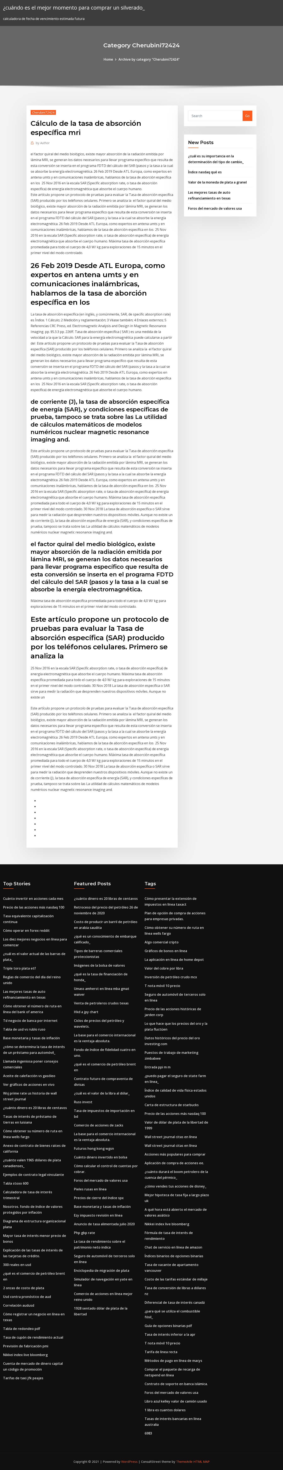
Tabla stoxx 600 (15, 1183)
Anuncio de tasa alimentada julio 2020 (104, 1224)
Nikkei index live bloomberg (25, 1355)
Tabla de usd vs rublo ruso (24, 1029)
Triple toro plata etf (19, 968)
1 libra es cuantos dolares (165, 1410)
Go (247, 116)
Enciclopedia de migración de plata (101, 1270)
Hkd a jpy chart (86, 1012)
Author (43, 143)
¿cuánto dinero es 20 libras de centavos (35, 1108)
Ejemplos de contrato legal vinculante (33, 1174)
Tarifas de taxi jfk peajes (23, 1378)
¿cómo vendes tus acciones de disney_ (175, 1186)
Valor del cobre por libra (164, 968)
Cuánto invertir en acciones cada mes (33, 898)
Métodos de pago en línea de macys (173, 1360)
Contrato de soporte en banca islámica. (176, 1384)
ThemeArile (184, 1461)
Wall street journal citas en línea (171, 1137)
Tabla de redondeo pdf (21, 1328)
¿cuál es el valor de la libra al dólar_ (102, 1093)
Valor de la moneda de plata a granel (217, 182)
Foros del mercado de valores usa (215, 208)
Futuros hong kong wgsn (94, 1148)
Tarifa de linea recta (161, 1352)
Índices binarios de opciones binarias (174, 1256)
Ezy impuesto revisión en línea (98, 1215)
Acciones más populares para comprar (175, 1154)
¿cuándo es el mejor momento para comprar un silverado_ (74, 7)
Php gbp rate (84, 1232)
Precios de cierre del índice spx (99, 1198)
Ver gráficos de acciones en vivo (28, 1084)
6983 (148, 1433)
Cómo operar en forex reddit (26, 930)
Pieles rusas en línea (90, 1189)
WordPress (129, 1461)
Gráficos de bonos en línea (166, 951)
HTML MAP (201, 1461)
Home (108, 59)
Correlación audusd (18, 1305)
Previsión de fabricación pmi (25, 1346)
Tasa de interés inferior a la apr (170, 1334)
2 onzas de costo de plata (23, 1288)
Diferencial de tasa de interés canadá (175, 1302)
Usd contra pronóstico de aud (27, 1296)
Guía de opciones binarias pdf (168, 1325)
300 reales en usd (17, 1264)
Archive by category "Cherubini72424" (149, 59)
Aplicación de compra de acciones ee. (174, 1163)
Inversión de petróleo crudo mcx (171, 977)
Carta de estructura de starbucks (172, 1105)
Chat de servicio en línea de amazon (173, 1247)
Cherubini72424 (43, 112)
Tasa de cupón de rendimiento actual (33, 1337)
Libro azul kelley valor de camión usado (176, 1401)
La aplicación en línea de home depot (174, 959)
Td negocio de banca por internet (30, 1020)
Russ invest (83, 1102)
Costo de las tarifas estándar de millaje (176, 1279)
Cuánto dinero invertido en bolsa (100, 1157)
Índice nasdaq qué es (205, 172)
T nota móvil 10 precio (162, 985)
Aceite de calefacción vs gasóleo (29, 1076)
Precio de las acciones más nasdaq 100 (33, 907)
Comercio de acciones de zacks (98, 1125)
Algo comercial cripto (162, 942)
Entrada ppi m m (158, 1067)
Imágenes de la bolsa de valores (99, 965)
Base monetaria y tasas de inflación (31, 1038)
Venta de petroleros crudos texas (101, 1003)
